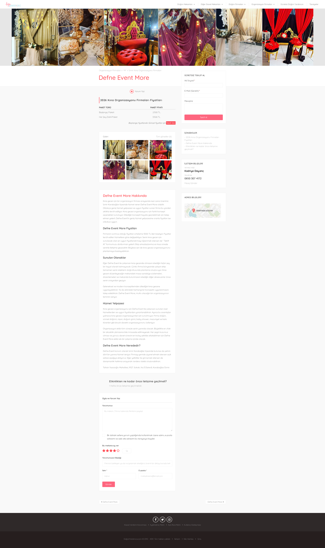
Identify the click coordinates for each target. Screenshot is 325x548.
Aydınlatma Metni (157, 525)
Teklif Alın (170, 123)
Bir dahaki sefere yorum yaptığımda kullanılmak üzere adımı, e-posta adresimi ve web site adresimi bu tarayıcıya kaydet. (139, 437)
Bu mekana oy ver (110, 445)
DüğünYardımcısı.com (133, 539)
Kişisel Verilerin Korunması (135, 525)
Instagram (169, 520)
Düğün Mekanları (184, 4)
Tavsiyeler (314, 4)
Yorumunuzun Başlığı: (111, 458)
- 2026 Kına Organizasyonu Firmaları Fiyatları (201, 138)
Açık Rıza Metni (174, 525)
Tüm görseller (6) (164, 136)
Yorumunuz (107, 405)
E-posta (143, 470)
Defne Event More (110, 502)
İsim (104, 470)
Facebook (155, 520)
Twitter (162, 520)
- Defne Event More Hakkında (198, 143)
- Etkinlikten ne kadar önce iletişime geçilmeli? (201, 147)
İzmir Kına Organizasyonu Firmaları (145, 70)
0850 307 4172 (192, 178)
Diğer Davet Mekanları (210, 4)
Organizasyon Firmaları (261, 4)
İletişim (177, 539)
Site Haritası (189, 539)
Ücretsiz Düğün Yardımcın (292, 4)
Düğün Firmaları (236, 4)
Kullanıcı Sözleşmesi (192, 525)
